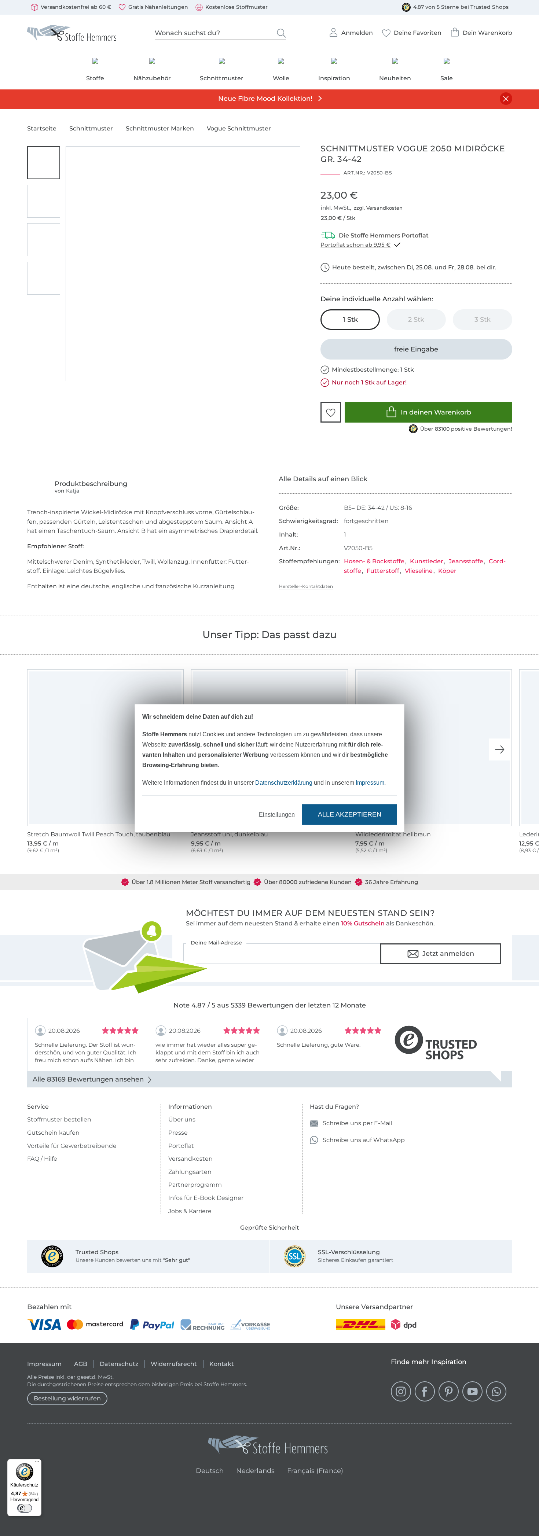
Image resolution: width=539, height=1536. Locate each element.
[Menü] (37, 1463)
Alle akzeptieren (349, 814)
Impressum (370, 782)
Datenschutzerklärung (283, 782)
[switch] (24, 1508)
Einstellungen (277, 814)
